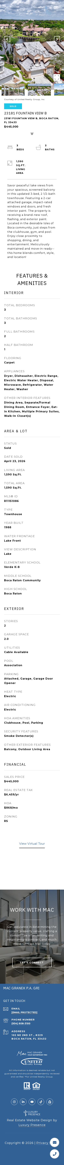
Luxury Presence (32, 1125)
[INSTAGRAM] (14, 1101)
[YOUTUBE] (32, 1101)
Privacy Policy (47, 1143)
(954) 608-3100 (20, 1023)
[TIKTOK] (41, 1101)
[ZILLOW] (49, 1101)
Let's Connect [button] (32, 962)
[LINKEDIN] (23, 1101)
